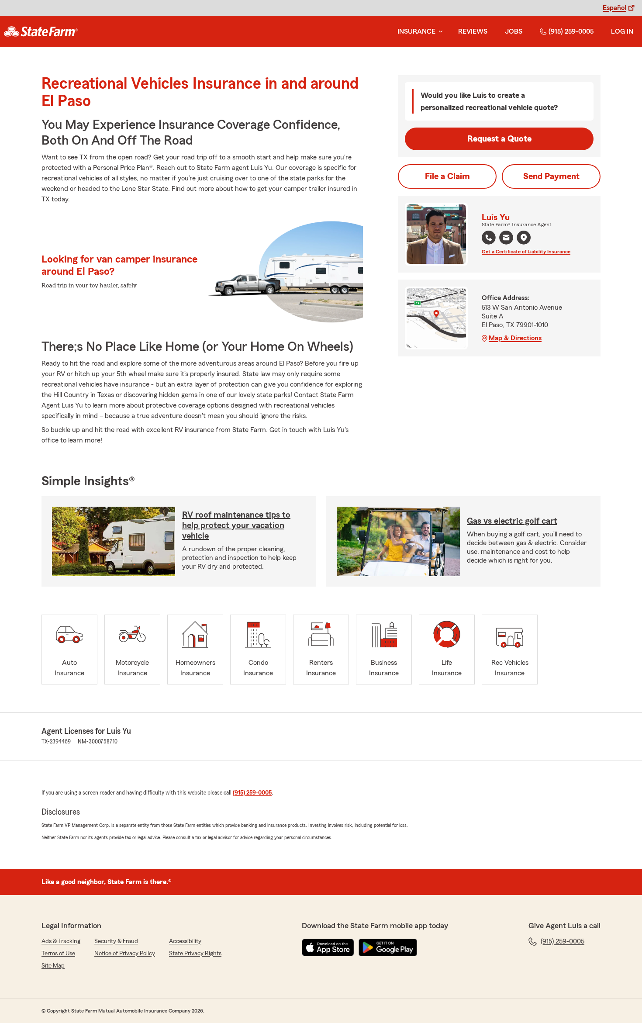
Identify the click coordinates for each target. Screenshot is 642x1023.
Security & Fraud (116, 941)
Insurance (416, 31)
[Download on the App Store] (328, 947)
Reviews (472, 31)
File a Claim (447, 176)
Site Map (53, 966)
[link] (41, 31)
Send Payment (551, 176)
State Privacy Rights (195, 953)
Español (614, 7)
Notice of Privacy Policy (124, 953)
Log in (622, 31)
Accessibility (185, 941)
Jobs (513, 31)
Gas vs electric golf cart (512, 521)
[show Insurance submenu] (438, 32)
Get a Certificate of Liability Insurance (526, 251)
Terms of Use (58, 953)
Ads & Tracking (60, 941)
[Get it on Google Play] (388, 947)
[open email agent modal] (506, 239)
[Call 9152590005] (489, 238)
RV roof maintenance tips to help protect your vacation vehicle (236, 525)
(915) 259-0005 (571, 31)
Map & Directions (515, 338)
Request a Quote (499, 139)
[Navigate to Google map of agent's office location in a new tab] (524, 238)
